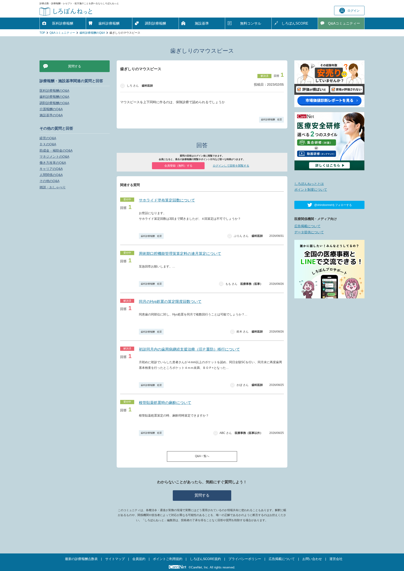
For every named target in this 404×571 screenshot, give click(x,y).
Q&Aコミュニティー (62, 32)
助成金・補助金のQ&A (56, 150)
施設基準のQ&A (51, 115)
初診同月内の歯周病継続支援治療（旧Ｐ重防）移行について (189, 349)
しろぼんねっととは (309, 184)
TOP (42, 32)
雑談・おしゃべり (53, 187)
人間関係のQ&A (51, 175)
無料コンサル (250, 23)
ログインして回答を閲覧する (231, 165)
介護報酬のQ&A (51, 109)
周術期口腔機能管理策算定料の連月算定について (180, 254)
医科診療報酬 (62, 23)
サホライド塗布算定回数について (167, 200)
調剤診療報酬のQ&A (54, 103)
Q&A (344, 23)
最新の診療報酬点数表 (81, 559)
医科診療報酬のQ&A (54, 90)
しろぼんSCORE (294, 23)
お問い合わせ (312, 559)
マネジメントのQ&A (54, 156)
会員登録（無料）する (178, 165)
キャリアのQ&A (51, 169)
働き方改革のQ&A (53, 163)
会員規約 (138, 559)
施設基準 (202, 23)
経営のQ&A (48, 138)
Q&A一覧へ (202, 456)
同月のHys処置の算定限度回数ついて (170, 302)
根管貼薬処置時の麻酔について (165, 403)
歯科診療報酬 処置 (271, 119)
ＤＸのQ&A (48, 144)
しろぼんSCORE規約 (205, 559)
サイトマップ (115, 559)
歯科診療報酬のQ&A (92, 32)
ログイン (353, 10)
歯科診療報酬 (108, 23)
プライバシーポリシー (244, 559)
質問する (202, 495)
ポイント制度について (310, 189)
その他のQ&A (49, 181)
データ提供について (309, 232)
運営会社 (336, 559)
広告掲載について (307, 226)
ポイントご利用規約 (167, 559)
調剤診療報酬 (155, 23)
